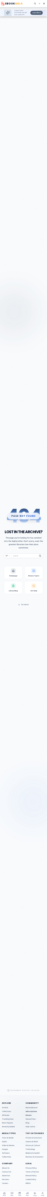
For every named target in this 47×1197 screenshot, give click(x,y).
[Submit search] (40, 556)
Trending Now (8, 1119)
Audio (4, 1141)
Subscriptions (31, 1111)
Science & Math (32, 1141)
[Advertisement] (23, 13)
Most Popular (7, 1123)
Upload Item (31, 1119)
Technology (30, 1149)
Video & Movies (8, 1145)
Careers (5, 1183)
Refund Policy (31, 1175)
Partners (5, 1179)
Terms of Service (32, 1172)
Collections (6, 1111)
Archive (5, 1107)
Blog (27, 1123)
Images (5, 1149)
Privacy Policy (31, 1168)
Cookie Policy (31, 1179)
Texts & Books (8, 1138)
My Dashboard (31, 1107)
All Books (5, 1115)
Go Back (25, 604)
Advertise (6, 1175)
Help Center (30, 1126)
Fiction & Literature (34, 1138)
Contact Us (6, 1172)
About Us (6, 1168)
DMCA (28, 1183)
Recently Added (8, 1126)
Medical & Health (33, 1153)
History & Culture (33, 1145)
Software (6, 1153)
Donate (28, 1115)
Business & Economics (34, 1157)
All (7, 555)
